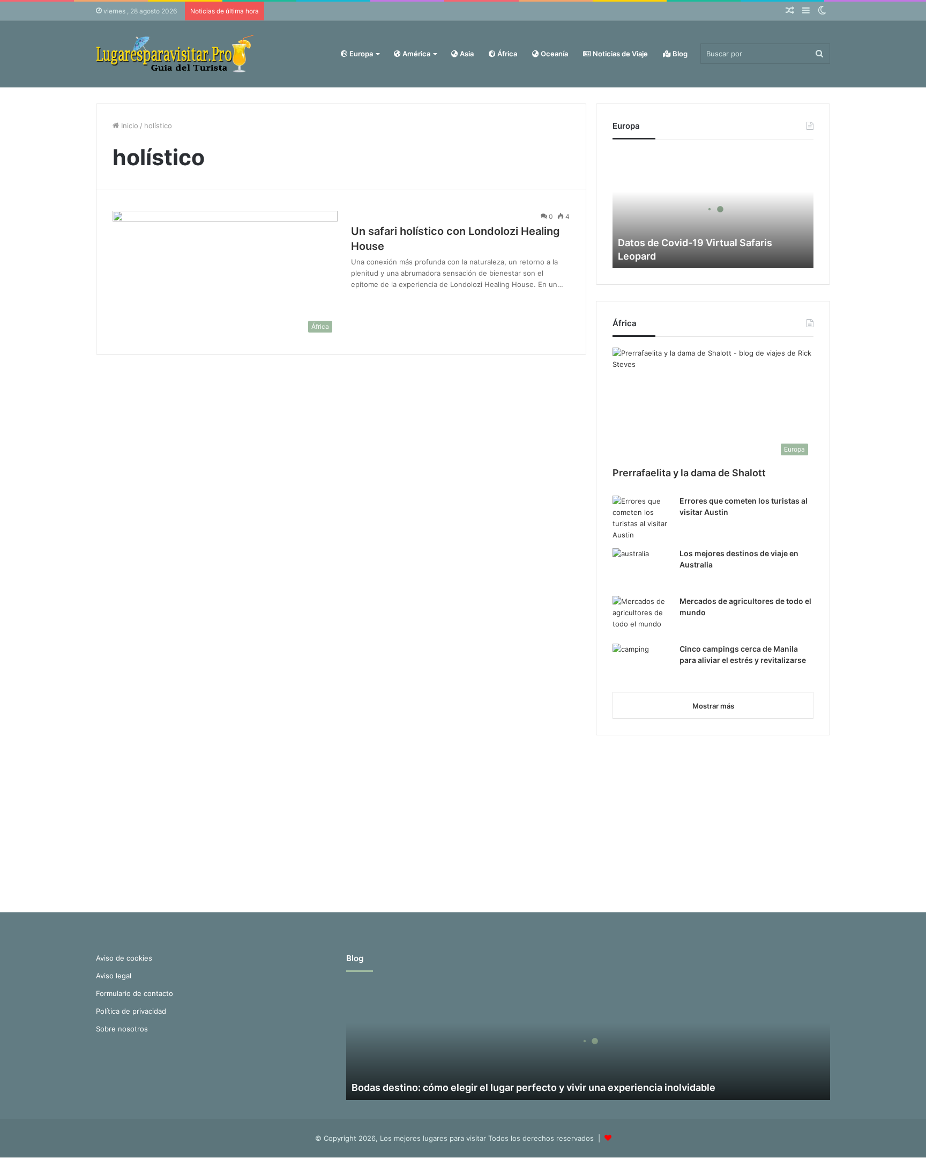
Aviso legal (113, 975)
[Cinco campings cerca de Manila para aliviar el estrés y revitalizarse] (642, 664)
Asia (466, 53)
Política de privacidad (131, 1011)
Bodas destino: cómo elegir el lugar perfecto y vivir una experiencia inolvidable (533, 1087)
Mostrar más (713, 706)
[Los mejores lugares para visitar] (176, 54)
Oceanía (553, 53)
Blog (679, 53)
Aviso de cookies (124, 958)
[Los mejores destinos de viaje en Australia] (642, 568)
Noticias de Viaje (619, 53)
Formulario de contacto (134, 993)
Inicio (128, 125)
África (506, 53)
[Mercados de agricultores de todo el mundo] (642, 616)
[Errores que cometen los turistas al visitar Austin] (642, 518)
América (415, 53)
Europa (360, 53)
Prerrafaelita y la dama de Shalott (689, 472)
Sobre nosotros (122, 1028)
